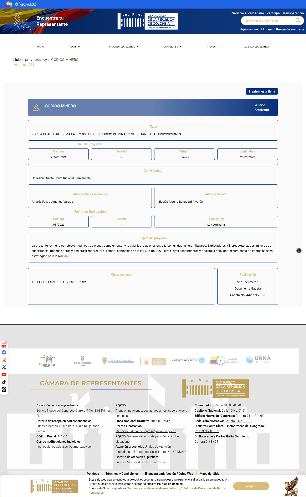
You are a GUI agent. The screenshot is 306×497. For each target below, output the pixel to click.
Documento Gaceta (248, 288)
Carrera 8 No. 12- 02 (238, 421)
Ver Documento (247, 282)
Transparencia (293, 13)
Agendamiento (250, 29)
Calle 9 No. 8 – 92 (207, 431)
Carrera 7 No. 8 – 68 (250, 416)
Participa (273, 13)
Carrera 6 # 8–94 (206, 441)
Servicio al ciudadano (248, 13)
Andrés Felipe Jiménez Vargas (52, 201)
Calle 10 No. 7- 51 (234, 410)
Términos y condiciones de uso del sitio (153, 488)
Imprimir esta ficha (262, 91)
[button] (298, 20)
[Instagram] (4, 359)
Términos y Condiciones (122, 474)
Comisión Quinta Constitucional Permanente (61, 178)
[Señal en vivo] (4, 345)
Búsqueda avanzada (290, 29)
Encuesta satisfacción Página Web (169, 474)
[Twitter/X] (4, 367)
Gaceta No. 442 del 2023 (247, 295)
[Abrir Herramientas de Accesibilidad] (299, 251)
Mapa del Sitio (209, 474)
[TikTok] (4, 382)
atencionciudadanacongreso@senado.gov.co (146, 431)
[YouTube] (4, 374)
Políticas (93, 474)
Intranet (267, 29)
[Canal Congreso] (4, 389)
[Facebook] (4, 352)
